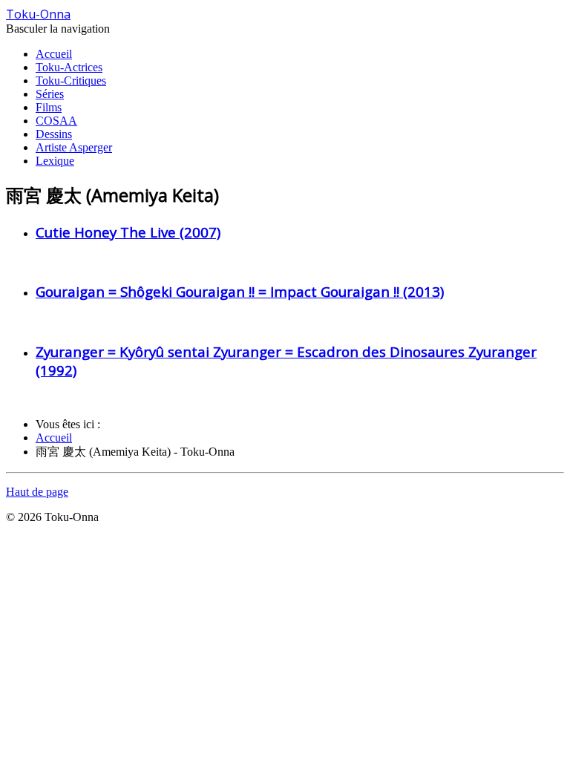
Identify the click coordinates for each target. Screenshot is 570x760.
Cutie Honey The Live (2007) (128, 232)
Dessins (54, 134)
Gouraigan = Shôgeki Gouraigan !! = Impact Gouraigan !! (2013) (240, 291)
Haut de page (37, 491)
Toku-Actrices (69, 67)
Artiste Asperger (74, 147)
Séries (50, 94)
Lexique (55, 160)
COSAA (56, 120)
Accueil (54, 54)
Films (49, 107)
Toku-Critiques (71, 80)
